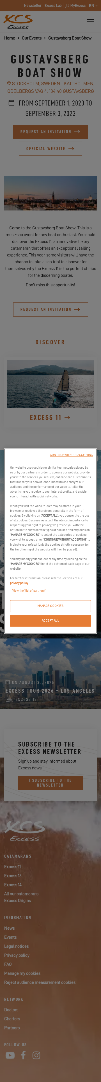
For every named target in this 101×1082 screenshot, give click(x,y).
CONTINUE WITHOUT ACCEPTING (71, 454)
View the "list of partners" (28, 590)
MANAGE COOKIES (51, 605)
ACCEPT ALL (50, 620)
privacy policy (19, 583)
